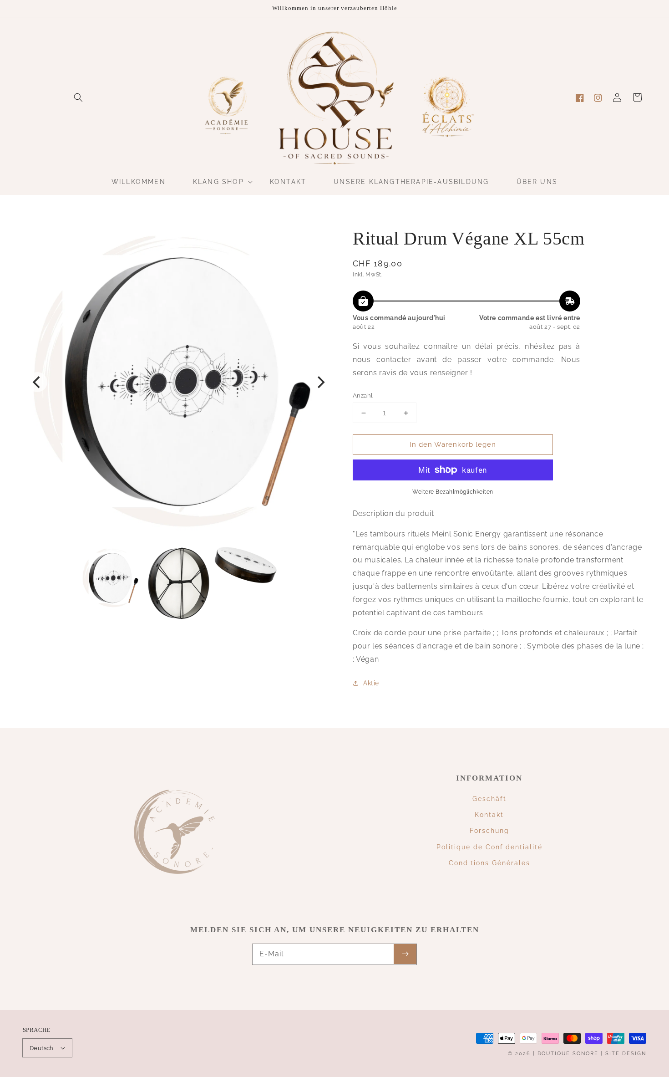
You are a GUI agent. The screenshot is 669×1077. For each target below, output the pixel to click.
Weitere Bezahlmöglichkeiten (452, 492)
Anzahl (363, 395)
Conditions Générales (489, 863)
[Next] (320, 382)
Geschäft (489, 798)
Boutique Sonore (567, 1054)
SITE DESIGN (625, 1054)
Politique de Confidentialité (489, 847)
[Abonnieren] (405, 954)
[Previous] (37, 382)
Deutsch (42, 1048)
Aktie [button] (371, 683)
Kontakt (489, 814)
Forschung (489, 830)
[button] (78, 97)
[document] (178, 382)
